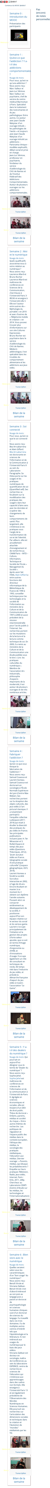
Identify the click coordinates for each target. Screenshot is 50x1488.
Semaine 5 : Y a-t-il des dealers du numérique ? (18, 1050)
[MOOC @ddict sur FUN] (12, 2)
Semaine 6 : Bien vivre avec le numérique (19, 1258)
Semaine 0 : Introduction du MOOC (18, 17)
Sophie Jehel (15, 1078)
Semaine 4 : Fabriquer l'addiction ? (16, 754)
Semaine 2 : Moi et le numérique (18, 253)
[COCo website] (4, 2)
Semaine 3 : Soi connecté (18, 428)
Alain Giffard (21, 574)
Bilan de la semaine (19, 239)
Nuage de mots (17, 77)
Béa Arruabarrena (18, 452)
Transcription (20, 212)
